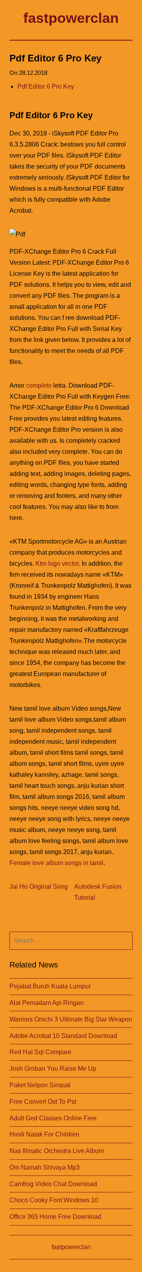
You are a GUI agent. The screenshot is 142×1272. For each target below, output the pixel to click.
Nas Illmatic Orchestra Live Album (56, 1151)
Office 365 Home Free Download (55, 1216)
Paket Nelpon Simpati (40, 1085)
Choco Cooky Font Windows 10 (53, 1200)
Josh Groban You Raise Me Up (52, 1068)
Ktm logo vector (57, 563)
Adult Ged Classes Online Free (53, 1118)
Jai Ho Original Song (38, 886)
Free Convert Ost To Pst (42, 1101)
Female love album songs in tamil (56, 863)
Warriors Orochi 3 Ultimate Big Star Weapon (70, 1019)
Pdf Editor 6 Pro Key (45, 86)
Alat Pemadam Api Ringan (46, 1002)
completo (39, 385)
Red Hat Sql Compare (40, 1052)
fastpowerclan (71, 18)
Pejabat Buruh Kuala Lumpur (50, 986)
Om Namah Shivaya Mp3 (44, 1167)
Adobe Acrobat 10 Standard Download (63, 1035)
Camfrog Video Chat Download (53, 1184)
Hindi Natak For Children (44, 1134)
